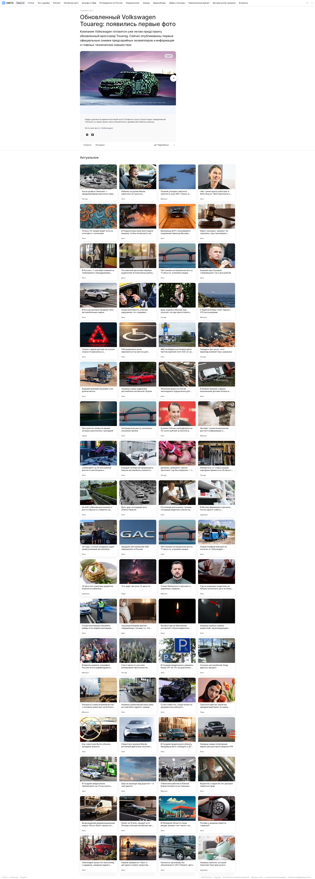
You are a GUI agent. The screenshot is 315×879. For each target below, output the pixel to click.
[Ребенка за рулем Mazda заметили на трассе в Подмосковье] (137, 182)
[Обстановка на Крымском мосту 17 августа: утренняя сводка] (177, 538)
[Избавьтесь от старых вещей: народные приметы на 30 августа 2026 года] (216, 459)
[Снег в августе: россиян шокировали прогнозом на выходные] (137, 656)
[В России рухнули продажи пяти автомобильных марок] (98, 301)
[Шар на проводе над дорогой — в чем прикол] (137, 775)
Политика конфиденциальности (299, 877)
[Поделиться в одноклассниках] (92, 134)
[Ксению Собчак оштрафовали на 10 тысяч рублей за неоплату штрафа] (177, 419)
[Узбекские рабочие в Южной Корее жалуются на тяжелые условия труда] (177, 775)
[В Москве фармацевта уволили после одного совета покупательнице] (216, 498)
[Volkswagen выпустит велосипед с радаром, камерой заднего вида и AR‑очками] (98, 854)
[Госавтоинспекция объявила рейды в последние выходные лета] (98, 617)
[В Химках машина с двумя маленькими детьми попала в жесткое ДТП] (216, 380)
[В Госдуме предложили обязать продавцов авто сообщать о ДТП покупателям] (177, 735)
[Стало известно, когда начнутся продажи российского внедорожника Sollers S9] (177, 696)
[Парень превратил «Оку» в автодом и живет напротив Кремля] (137, 854)
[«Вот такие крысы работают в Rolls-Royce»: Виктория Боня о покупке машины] (216, 182)
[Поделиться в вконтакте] (87, 134)
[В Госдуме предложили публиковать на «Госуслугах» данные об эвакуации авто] (98, 775)
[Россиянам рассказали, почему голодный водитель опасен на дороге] (177, 498)
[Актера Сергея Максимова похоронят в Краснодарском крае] (177, 617)
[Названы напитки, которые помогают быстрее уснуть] (216, 854)
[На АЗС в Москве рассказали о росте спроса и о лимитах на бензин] (98, 498)
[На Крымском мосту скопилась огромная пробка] (137, 419)
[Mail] (3, 3)
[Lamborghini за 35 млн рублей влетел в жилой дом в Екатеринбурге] (98, 459)
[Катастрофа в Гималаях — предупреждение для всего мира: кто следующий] (98, 182)
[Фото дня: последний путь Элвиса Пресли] (137, 498)
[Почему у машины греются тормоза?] (216, 814)
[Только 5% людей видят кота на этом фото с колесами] (98, 222)
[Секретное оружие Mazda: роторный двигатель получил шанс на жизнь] (137, 735)
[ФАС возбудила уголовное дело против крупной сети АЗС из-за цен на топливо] (177, 340)
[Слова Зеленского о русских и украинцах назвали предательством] (177, 577)
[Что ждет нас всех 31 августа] (137, 577)
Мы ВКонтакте (207, 877)
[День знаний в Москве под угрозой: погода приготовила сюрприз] (177, 301)
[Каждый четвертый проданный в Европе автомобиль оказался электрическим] (137, 459)
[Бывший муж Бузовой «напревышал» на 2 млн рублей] (216, 261)
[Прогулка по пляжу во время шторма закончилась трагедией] (98, 419)
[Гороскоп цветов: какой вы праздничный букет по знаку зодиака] (216, 696)
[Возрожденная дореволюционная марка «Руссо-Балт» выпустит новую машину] (98, 814)
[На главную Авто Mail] (9, 3)
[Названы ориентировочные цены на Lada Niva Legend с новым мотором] (137, 696)
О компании (14, 877)
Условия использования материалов (236, 877)
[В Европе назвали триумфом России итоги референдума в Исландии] (98, 656)
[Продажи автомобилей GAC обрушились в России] (137, 538)
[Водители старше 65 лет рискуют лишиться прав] (216, 775)
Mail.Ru (5, 877)
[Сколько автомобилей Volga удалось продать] (216, 656)
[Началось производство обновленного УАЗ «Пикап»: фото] (177, 854)
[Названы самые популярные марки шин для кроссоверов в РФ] (216, 735)
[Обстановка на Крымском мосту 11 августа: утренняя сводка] (177, 261)
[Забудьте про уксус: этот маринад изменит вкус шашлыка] (216, 340)
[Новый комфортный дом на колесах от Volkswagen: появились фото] (216, 538)
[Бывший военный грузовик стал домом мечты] (98, 380)
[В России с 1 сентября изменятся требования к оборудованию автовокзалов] (98, 261)
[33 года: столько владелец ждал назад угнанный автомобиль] (98, 538)
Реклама (23, 877)
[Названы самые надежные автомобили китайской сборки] (137, 380)
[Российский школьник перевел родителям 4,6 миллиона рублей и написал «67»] (137, 261)
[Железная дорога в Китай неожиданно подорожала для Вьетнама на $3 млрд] (177, 380)
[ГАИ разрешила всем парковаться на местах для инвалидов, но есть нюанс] (137, 340)
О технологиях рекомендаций (275, 877)
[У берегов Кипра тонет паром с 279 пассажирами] (216, 301)
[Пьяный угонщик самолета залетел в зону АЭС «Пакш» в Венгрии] (177, 182)
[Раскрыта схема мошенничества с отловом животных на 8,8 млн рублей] (98, 696)
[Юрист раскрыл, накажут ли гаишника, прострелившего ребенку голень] (216, 222)
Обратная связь (257, 877)
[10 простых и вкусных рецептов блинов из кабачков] (98, 577)
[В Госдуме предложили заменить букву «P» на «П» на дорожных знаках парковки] (177, 656)
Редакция (217, 877)
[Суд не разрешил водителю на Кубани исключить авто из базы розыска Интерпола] (216, 577)
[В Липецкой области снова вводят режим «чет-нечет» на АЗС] (177, 814)
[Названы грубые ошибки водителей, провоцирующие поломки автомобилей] (216, 617)
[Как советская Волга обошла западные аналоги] (98, 735)
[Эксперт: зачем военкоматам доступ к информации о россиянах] (216, 419)
